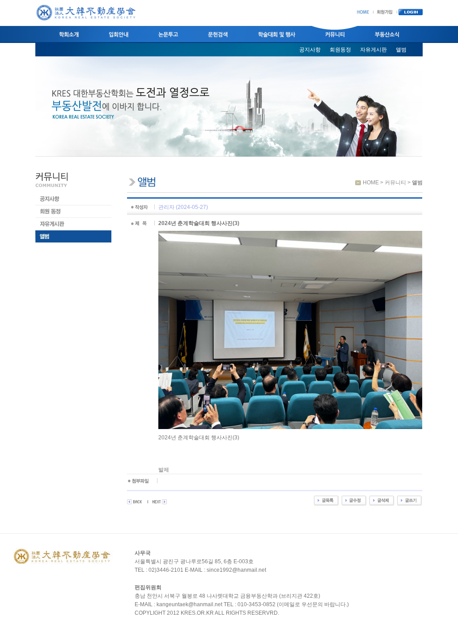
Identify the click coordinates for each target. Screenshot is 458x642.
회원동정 (340, 50)
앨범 (401, 50)
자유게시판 (373, 50)
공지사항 (310, 50)
